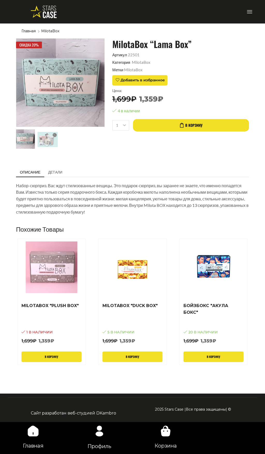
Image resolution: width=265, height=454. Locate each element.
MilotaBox (50, 31)
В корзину (193, 125)
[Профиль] (99, 431)
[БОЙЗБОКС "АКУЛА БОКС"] (213, 323)
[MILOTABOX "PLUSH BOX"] (51, 323)
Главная (28, 31)
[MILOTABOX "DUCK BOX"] (132, 323)
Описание (30, 172)
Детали (55, 172)
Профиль (99, 446)
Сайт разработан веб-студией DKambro (73, 413)
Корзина (165, 446)
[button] (249, 11)
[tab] (30, 172)
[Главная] (33, 431)
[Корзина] (165, 431)
